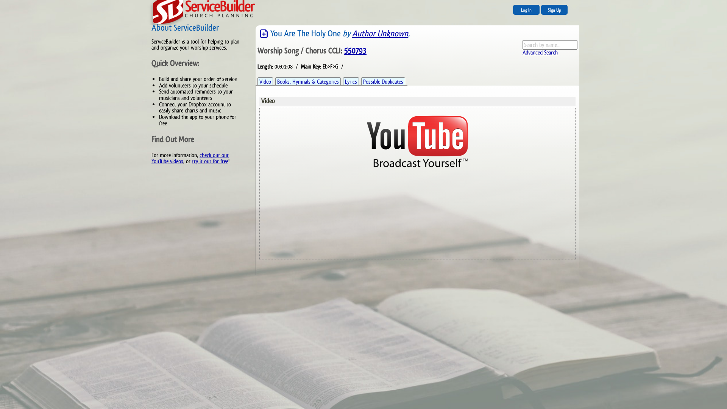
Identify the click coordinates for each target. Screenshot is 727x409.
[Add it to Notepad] (263, 34)
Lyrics (351, 81)
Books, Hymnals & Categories (308, 81)
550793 (355, 51)
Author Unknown (380, 33)
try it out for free (210, 161)
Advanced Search (540, 52)
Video (265, 81)
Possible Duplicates (383, 81)
